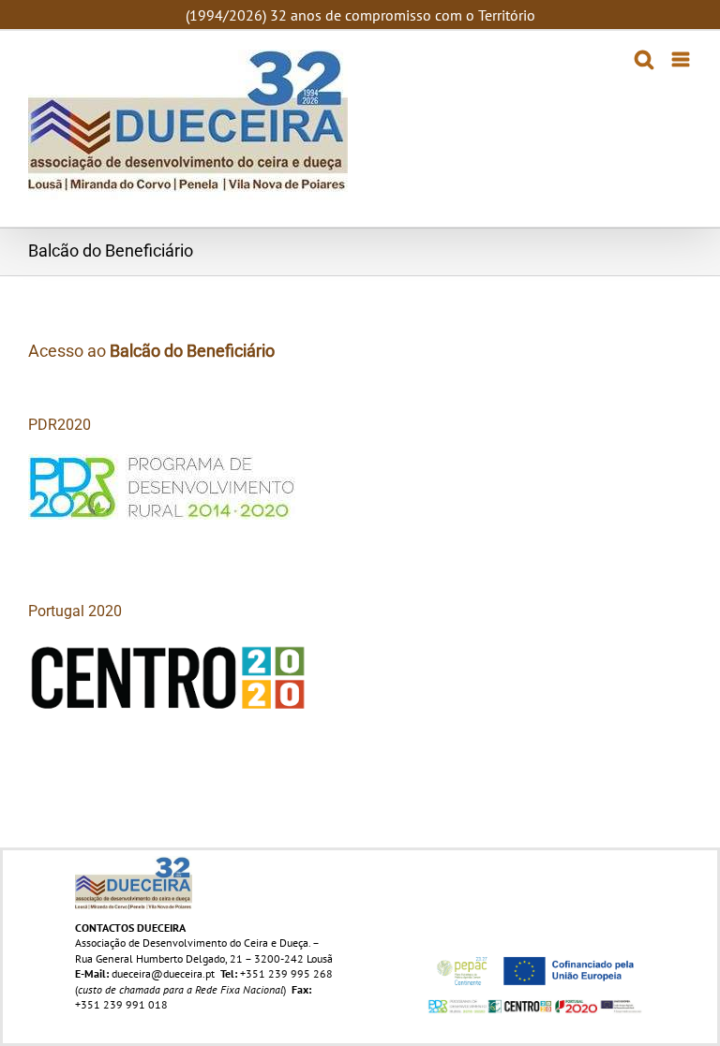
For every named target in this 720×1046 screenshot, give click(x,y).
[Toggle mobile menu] (682, 59)
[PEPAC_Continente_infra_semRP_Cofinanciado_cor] (535, 954)
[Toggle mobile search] (644, 59)
